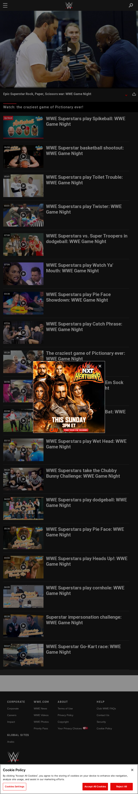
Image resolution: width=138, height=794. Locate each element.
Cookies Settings (14, 786)
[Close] (132, 770)
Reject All (121, 786)
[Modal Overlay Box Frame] (69, 397)
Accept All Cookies (95, 786)
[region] (69, 779)
